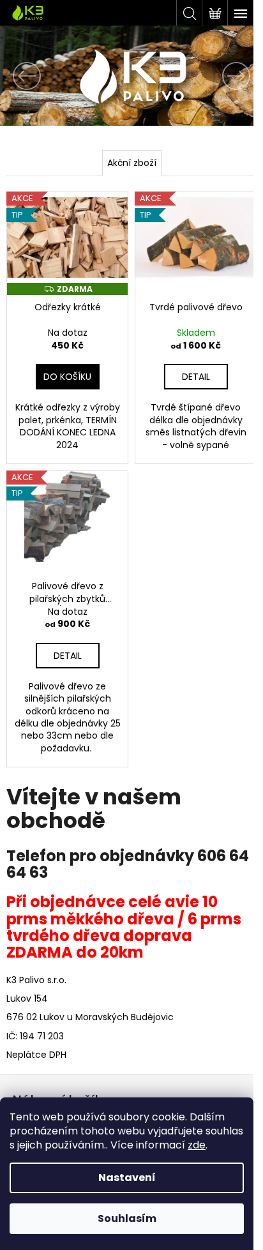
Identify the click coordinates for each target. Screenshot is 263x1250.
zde (197, 1145)
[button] (20, 76)
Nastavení (127, 1177)
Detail (196, 376)
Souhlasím (127, 1218)
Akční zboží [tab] (131, 162)
